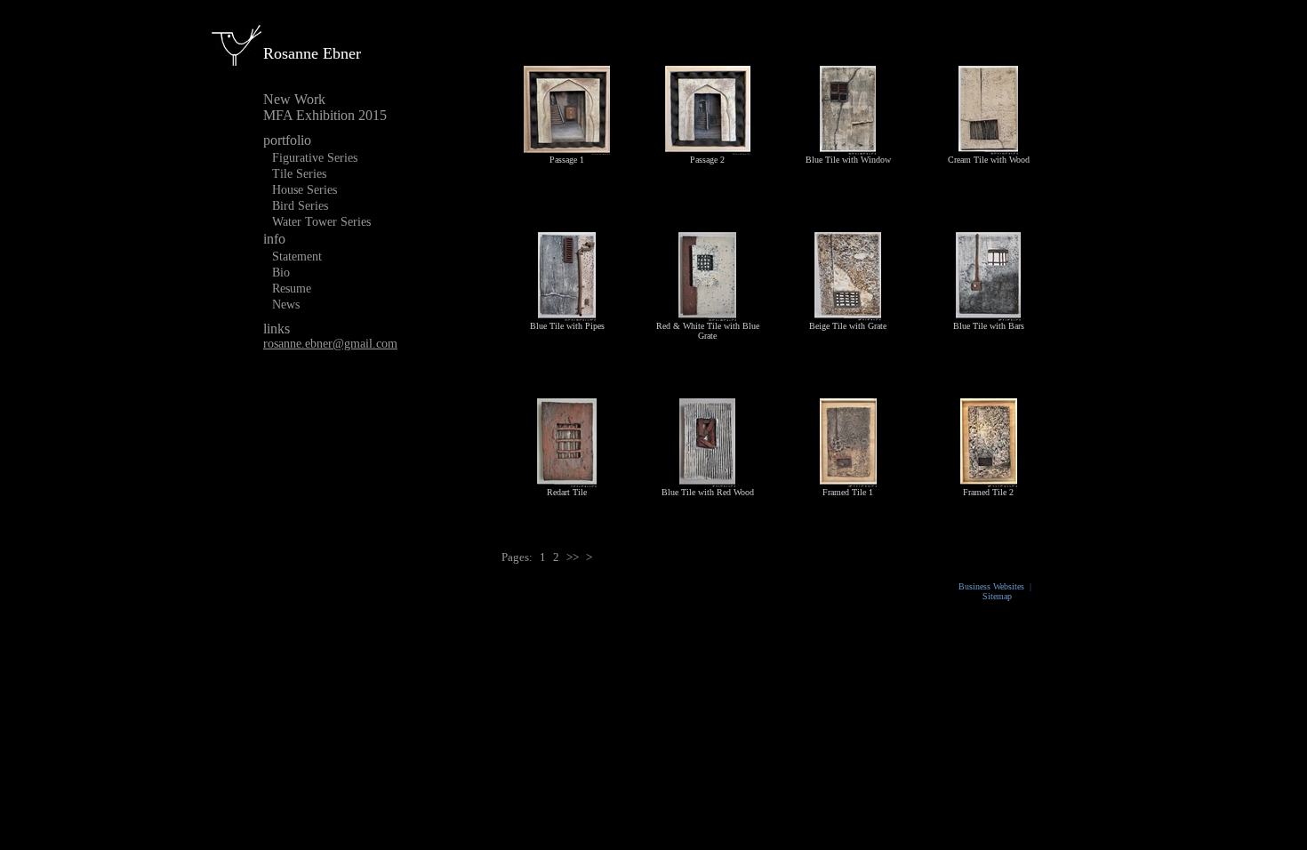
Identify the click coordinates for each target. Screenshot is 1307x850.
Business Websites (991, 586)
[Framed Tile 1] (848, 479)
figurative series (314, 157)
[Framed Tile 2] (988, 479)
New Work (294, 99)
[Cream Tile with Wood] (988, 147)
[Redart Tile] (567, 479)
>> (572, 557)
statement (297, 256)
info (274, 238)
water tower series (321, 222)
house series (304, 189)
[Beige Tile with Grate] (847, 313)
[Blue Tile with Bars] (988, 313)
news (286, 304)
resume (291, 288)
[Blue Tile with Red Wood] (707, 479)
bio (281, 272)
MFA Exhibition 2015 (325, 115)
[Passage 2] (707, 147)
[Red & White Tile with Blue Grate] (707, 313)
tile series (299, 173)
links (276, 328)
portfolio (287, 140)
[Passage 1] (567, 147)
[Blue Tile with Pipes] (567, 313)
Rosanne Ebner (312, 53)
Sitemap (997, 596)
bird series (300, 205)
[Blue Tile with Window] (848, 147)
